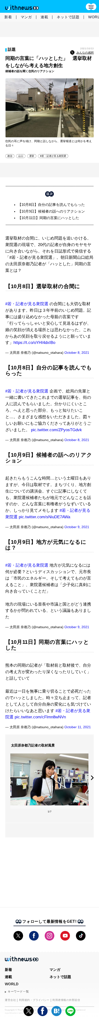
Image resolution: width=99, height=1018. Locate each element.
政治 (9, 156)
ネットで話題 (68, 17)
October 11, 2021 (77, 727)
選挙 (31, 156)
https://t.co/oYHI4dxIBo (34, 342)
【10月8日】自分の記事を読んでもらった (51, 204)
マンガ (26, 17)
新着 (8, 17)
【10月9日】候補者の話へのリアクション (51, 211)
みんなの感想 (85, 52)
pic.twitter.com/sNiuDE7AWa (44, 517)
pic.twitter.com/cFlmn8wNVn (40, 717)
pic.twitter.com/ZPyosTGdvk (56, 430)
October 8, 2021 (76, 352)
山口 (20, 156)
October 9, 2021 (76, 527)
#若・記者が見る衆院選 (53, 156)
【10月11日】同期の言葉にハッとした (48, 218)
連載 (44, 17)
